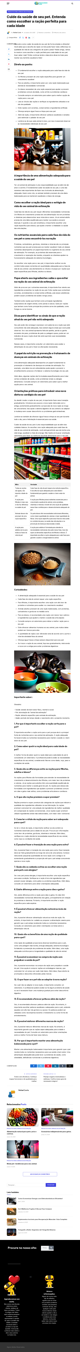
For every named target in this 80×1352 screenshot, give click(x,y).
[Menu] (8, 3)
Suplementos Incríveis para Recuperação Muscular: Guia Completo (42, 1219)
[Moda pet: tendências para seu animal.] (23, 1149)
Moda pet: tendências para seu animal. (22, 1164)
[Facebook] (9, 49)
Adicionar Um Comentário (40, 1174)
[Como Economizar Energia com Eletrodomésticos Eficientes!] (11, 1201)
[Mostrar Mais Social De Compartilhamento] (33, 37)
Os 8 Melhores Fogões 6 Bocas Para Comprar (35, 1209)
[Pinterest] (9, 64)
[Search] (51, 1248)
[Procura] (72, 3)
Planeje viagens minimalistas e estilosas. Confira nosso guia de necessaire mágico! (55, 1079)
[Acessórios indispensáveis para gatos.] (57, 1117)
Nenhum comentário (45, 32)
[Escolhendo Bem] (41, 3)
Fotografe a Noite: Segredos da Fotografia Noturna (36, 1230)
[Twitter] (9, 54)
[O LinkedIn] (9, 59)
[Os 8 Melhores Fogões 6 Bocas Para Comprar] (11, 1211)
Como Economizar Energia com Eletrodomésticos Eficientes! (40, 1198)
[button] (30, 1276)
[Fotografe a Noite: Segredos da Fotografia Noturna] (11, 1232)
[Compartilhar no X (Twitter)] (23, 37)
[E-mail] (9, 69)
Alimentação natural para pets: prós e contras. (21, 1133)
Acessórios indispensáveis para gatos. (56, 1132)
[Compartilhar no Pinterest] (26, 37)
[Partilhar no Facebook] (19, 37)
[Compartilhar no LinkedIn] (29, 37)
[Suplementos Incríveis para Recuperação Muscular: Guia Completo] (11, 1221)
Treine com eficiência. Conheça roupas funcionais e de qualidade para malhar (23, 1079)
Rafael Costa (17, 32)
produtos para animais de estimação (20, 11)
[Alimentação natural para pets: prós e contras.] (23, 1117)
